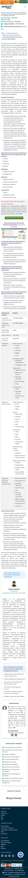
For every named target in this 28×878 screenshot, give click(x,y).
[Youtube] (13, 857)
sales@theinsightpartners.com (16, 872)
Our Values (4, 834)
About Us (3, 811)
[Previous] (11, 735)
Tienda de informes (11, 33)
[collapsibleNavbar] (25, 7)
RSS (2, 817)
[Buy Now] (21, 1)
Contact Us (4, 813)
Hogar (3, 33)
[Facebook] (2, 857)
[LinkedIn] (10, 857)
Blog (2, 846)
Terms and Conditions (7, 828)
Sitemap (3, 848)
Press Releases (5, 841)
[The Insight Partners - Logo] (7, 6)
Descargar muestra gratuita (7, 2)
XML (2, 819)
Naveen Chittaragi (14, 589)
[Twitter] (6, 857)
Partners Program (6, 842)
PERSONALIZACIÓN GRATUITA (14, 218)
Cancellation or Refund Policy (9, 830)
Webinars (3, 844)
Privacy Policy (5, 826)
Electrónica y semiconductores (11, 35)
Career (3, 815)
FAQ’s (2, 832)
